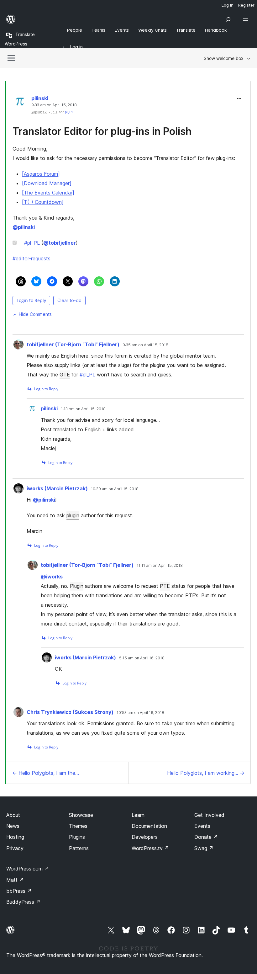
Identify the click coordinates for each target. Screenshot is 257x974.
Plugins (77, 837)
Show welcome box (224, 58)
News (12, 826)
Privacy (15, 848)
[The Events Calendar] (48, 192)
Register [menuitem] (246, 5)
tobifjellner (59, 243)
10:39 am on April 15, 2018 (115, 489)
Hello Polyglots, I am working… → (205, 773)
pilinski (39, 98)
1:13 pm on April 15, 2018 (83, 409)
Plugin (76, 586)
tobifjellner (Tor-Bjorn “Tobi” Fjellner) (73, 344)
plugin (72, 515)
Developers (145, 837)
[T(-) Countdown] (43, 202)
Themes (78, 826)
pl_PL (69, 112)
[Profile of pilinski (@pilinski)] (20, 103)
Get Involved (209, 815)
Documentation (149, 826)
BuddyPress (23, 902)
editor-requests (31, 258)
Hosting (15, 837)
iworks (52, 576)
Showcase (81, 815)
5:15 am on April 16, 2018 (142, 658)
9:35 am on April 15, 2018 (145, 345)
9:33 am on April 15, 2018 (54, 105)
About (13, 815)
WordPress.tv (150, 848)
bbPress (19, 891)
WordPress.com (27, 868)
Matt (15, 880)
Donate (206, 837)
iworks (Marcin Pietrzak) (57, 488)
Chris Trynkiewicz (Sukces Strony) (70, 712)
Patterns (79, 848)
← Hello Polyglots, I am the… (45, 773)
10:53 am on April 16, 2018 (140, 713)
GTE (65, 374)
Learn (138, 815)
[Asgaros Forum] (41, 174)
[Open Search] (228, 19)
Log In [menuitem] (227, 5)
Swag (203, 848)
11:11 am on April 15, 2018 (160, 565)
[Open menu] (247, 19)
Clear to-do (69, 300)
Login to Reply (31, 300)
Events (202, 826)
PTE (165, 586)
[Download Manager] (46, 183)
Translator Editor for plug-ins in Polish (102, 131)
